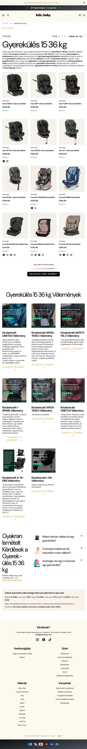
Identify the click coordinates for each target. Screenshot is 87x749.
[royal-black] (7, 208)
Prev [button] (27, 8)
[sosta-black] (31, 161)
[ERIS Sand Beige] (42, 254)
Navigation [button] (3, 15)
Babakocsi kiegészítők (65, 676)
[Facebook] (43, 639)
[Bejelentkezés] (80, 15)
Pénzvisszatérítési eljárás (65, 699)
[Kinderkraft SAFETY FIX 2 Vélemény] (73, 316)
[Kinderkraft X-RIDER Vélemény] (14, 461)
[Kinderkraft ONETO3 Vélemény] (14, 316)
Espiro (22, 703)
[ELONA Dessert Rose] (7, 254)
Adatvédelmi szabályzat (65, 688)
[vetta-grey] (7, 161)
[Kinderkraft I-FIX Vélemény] (43, 461)
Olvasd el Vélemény (14, 367)
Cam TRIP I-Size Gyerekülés (41, 104)
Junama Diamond (22, 692)
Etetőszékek (64, 665)
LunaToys (22, 721)
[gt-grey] (60, 161)
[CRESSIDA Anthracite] (31, 208)
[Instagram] (37, 639)
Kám (22, 695)
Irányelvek (65, 683)
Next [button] (59, 8)
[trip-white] (35, 114)
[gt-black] (63, 161)
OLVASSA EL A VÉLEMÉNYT (14, 439)
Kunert (22, 707)
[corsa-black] (3, 114)
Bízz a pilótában (8, 28)
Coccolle (22, 718)
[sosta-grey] (35, 161)
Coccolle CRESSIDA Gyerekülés (42, 197)
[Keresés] (8, 15)
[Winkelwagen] (84, 15)
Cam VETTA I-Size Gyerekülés (13, 150)
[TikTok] (50, 639)
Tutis (22, 699)
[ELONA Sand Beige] (14, 254)
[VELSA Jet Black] (63, 254)
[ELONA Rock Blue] (11, 254)
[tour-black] (60, 114)
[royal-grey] (3, 208)
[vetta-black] (3, 161)
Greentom (22, 714)
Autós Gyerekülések (65, 657)
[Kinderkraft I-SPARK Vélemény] (14, 391)
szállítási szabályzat (65, 692)
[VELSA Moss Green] (71, 254)
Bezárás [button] (84, 2)
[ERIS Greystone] (35, 254)
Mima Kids (22, 688)
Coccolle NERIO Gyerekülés (69, 197)
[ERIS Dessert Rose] (31, 254)
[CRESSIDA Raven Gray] (35, 208)
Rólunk (22, 657)
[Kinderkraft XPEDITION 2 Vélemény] (43, 316)
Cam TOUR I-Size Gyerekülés (70, 104)
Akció (65, 672)
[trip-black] (31, 114)
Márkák (22, 683)
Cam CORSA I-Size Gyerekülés (14, 104)
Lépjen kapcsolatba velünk (22, 654)
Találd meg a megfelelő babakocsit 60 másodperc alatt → (41, 3)
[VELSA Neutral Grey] (67, 254)
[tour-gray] (63, 114)
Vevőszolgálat (22, 648)
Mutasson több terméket (44, 274)
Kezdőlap (5, 23)
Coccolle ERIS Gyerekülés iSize (42, 244)
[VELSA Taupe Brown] (60, 254)
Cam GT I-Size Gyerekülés (69, 150)
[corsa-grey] (7, 114)
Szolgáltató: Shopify (48, 736)
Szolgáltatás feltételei (65, 695)
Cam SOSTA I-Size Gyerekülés (42, 150)
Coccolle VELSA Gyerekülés (69, 244)
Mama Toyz (22, 725)
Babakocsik (65, 654)
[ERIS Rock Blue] (39, 254)
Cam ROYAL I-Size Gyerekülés (13, 197)
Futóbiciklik (65, 668)
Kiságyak (65, 661)
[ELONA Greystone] (3, 254)
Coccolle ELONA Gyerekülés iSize (15, 244)
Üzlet (65, 648)
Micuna (22, 710)
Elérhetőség (64, 703)
